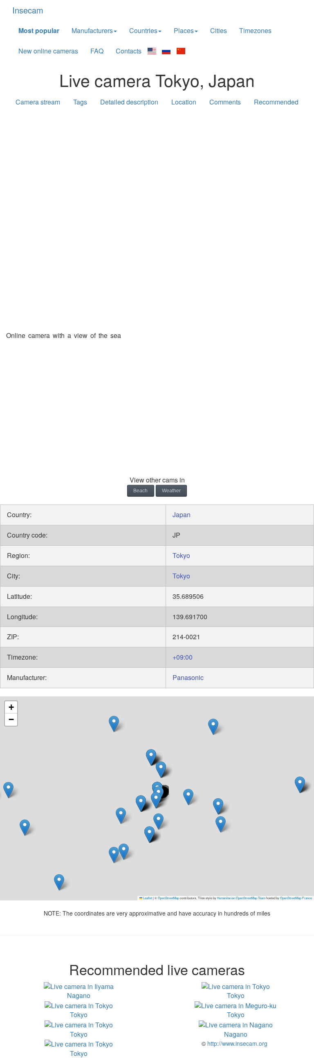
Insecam (27, 10)
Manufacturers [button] (92, 30)
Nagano (78, 995)
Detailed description (129, 102)
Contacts (128, 51)
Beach (140, 490)
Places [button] (184, 30)
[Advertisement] (157, 176)
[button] (141, 803)
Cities (218, 30)
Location (183, 102)
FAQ (96, 51)
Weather (171, 490)
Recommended (276, 102)
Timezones (255, 30)
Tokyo (181, 555)
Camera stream (38, 102)
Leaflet (147, 898)
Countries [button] (143, 30)
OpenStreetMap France (296, 898)
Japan (182, 514)
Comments (225, 102)
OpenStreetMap (168, 898)
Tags (80, 102)
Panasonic (188, 677)
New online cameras (48, 51)
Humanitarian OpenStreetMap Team (241, 898)
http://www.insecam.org (236, 1043)
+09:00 (183, 657)
